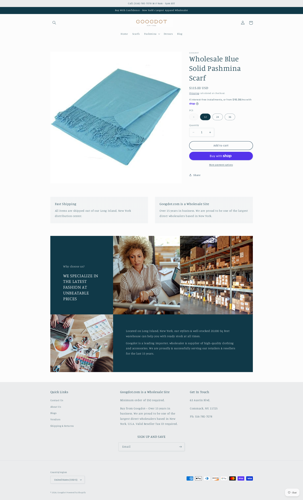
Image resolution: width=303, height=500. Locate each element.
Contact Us (56, 400)
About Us (55, 406)
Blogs (53, 412)
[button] (54, 23)
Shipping (194, 93)
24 (217, 116)
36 (229, 116)
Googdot (62, 492)
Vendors (55, 419)
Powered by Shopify (76, 492)
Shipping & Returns (62, 425)
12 (205, 116)
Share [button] (196, 175)
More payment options (221, 164)
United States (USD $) (66, 479)
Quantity (194, 125)
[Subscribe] (180, 447)
